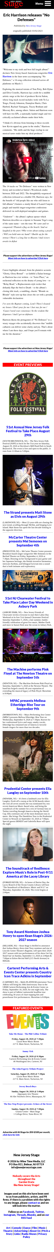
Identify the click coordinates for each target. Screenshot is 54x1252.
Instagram (9, 1214)
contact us (34, 1202)
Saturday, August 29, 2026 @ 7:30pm (28, 1074)
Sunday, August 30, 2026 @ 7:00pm (28, 1109)
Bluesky (31, 1214)
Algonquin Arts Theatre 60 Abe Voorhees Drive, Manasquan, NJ (27, 1095)
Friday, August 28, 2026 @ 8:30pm (28, 1056)
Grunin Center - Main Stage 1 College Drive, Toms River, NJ (28, 1112)
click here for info (11, 1134)
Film (34, 1227)
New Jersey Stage (34, 26)
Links (17, 1233)
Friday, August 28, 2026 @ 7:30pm (28, 1039)
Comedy (16, 1227)
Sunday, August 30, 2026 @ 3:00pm (28, 1091)
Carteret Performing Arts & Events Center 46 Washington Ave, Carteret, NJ (27, 1060)
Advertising (21, 1230)
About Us (34, 1230)
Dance (27, 1227)
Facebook (28, 1211)
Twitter (39, 1211)
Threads (21, 1214)
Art (8, 1227)
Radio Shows (29, 1233)
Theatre (7, 1230)
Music (42, 1227)
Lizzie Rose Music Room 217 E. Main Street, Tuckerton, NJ (28, 1042)
